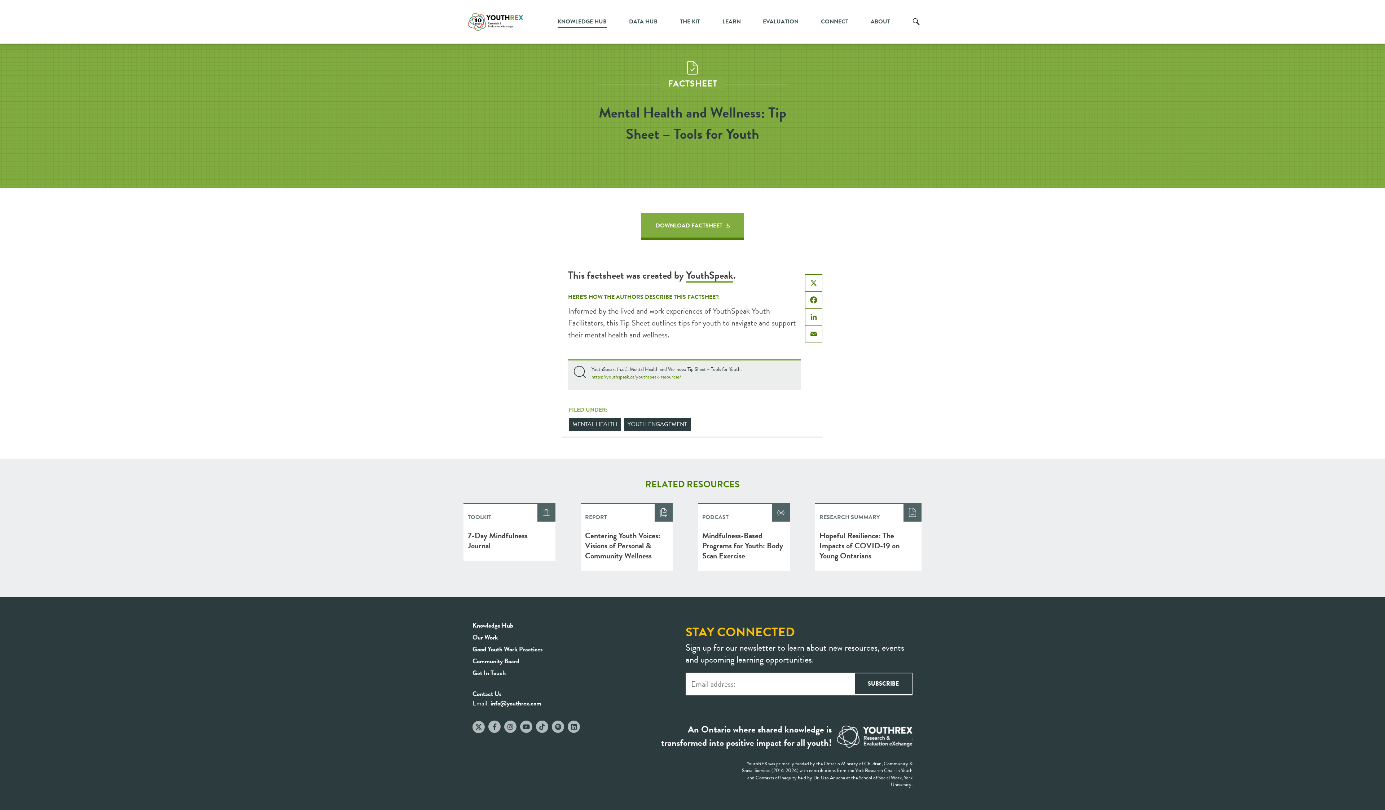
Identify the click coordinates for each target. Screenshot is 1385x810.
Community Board (495, 661)
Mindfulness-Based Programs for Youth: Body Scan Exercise (742, 546)
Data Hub (643, 21)
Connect (834, 21)
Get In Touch (489, 673)
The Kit (690, 21)
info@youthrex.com (516, 703)
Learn (731, 21)
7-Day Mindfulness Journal (498, 541)
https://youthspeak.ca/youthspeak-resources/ (636, 377)
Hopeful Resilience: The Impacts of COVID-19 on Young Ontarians (859, 546)
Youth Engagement (657, 424)
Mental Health (594, 424)
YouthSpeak (709, 275)
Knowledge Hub (582, 21)
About (880, 21)
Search (916, 27)
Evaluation (781, 21)
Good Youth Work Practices (507, 649)
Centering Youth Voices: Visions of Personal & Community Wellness (622, 546)
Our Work (485, 637)
